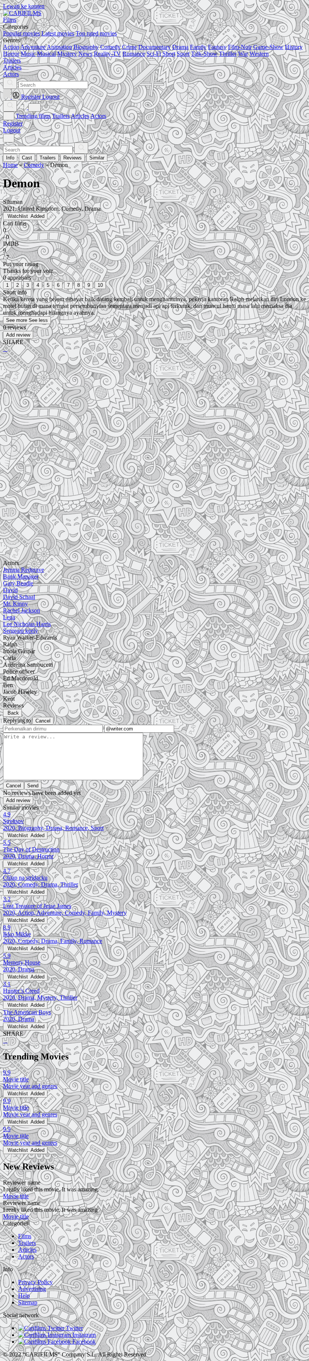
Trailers (61, 116)
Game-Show (268, 47)
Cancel (42, 721)
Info (10, 158)
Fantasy (217, 47)
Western (259, 54)
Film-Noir (240, 47)
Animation (59, 47)
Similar (96, 158)
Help (24, 1295)
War (243, 54)
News (85, 54)
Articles (80, 116)
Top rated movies (96, 33)
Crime (129, 47)
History (294, 47)
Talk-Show (204, 54)
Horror (11, 54)
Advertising (32, 1289)
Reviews (72, 158)
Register (13, 123)
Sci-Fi (154, 54)
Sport (183, 54)
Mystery (67, 54)
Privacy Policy (35, 1282)
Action (11, 47)
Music (28, 54)
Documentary (154, 47)
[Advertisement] (154, 417)
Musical (46, 54)
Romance (133, 54)
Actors (98, 116)
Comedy (110, 47)
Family (198, 47)
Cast (27, 158)
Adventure (33, 47)
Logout (11, 130)
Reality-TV (107, 54)
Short (168, 54)
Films (24, 1236)
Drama (180, 47)
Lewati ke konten (23, 6)
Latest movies (57, 33)
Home (10, 165)
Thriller (228, 54)
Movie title (16, 1196)
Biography (86, 47)
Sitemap (27, 1302)
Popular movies (21, 33)
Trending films (33, 116)
